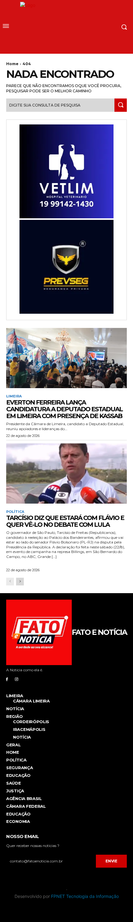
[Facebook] (7, 679)
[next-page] (20, 581)
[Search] (120, 105)
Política (15, 512)
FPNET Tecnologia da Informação (85, 896)
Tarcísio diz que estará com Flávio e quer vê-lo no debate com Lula (65, 521)
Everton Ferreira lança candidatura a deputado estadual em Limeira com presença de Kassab (64, 409)
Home (12, 63)
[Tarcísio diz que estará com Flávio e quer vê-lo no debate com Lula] (66, 473)
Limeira (14, 396)
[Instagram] (16, 679)
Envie (111, 861)
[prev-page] (10, 581)
